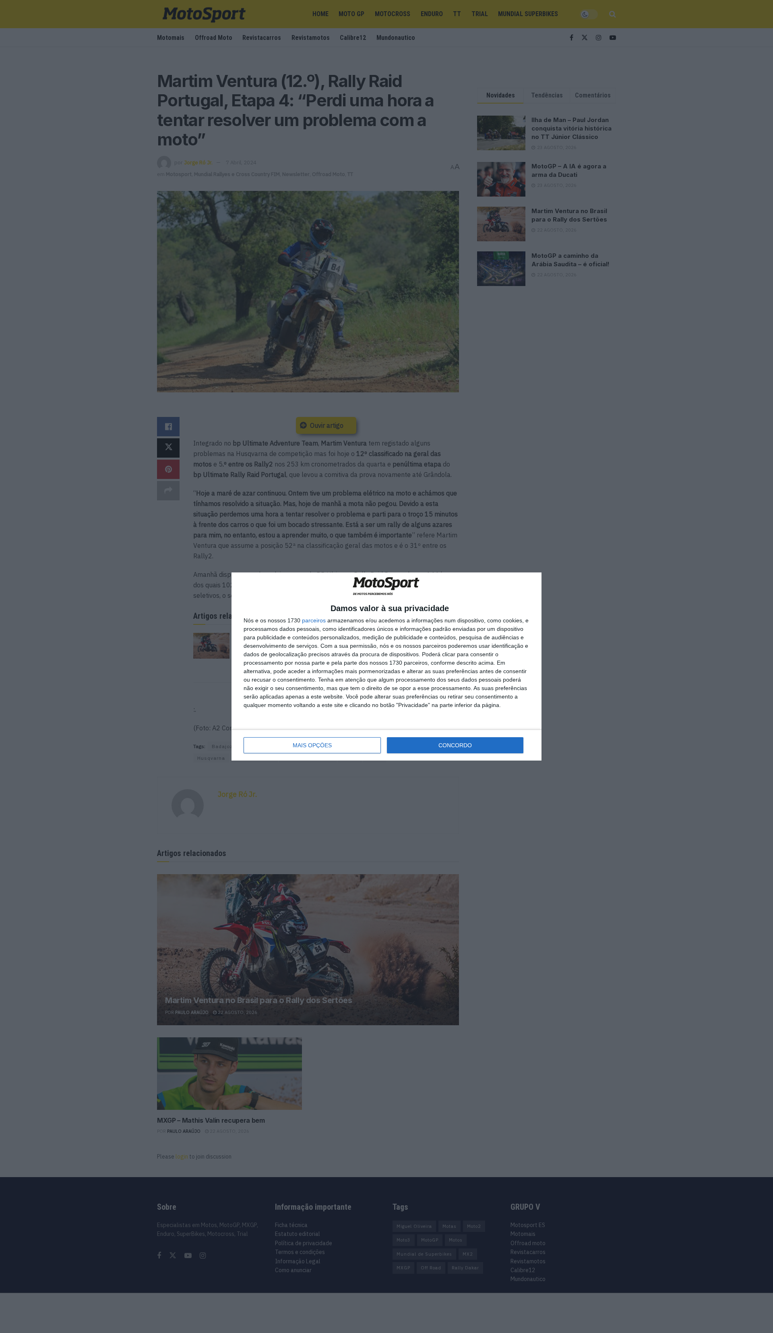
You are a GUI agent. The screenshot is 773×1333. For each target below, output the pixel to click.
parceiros (314, 620)
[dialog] (386, 666)
